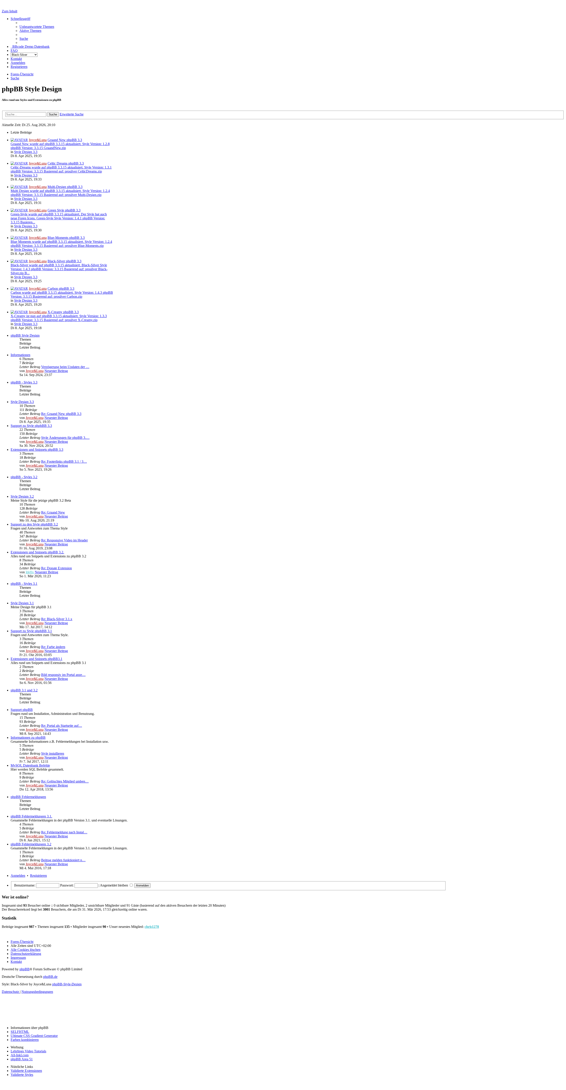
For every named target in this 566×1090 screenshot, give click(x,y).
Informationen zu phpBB (28, 737)
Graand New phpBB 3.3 (65, 140)
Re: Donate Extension (56, 568)
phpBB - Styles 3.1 (24, 583)
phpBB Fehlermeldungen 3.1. (31, 816)
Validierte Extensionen (26, 1071)
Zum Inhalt (9, 11)
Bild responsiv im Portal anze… (63, 675)
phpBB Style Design (25, 335)
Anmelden (18, 875)
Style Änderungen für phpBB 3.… (65, 437)
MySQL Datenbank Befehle (30, 765)
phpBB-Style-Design (67, 984)
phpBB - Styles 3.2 (24, 477)
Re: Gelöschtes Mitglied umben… (65, 781)
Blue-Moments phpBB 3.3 (66, 238)
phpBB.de (50, 977)
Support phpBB (22, 710)
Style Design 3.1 (22, 603)
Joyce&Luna (38, 140)
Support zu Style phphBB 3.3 (31, 426)
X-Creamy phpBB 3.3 (63, 312)
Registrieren (38, 875)
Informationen (20, 355)
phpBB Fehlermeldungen (28, 797)
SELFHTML (20, 1032)
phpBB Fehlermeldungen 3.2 (31, 844)
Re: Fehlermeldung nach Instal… (64, 832)
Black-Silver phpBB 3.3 (64, 261)
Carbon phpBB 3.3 (61, 288)
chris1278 (152, 927)
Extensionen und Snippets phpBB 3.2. (37, 552)
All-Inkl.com (20, 1055)
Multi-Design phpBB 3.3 (65, 187)
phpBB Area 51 (22, 1059)
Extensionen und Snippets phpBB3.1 (36, 659)
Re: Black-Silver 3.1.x (56, 619)
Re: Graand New (53, 512)
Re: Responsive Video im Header (64, 540)
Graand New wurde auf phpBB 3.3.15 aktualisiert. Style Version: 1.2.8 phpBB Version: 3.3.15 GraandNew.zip (60, 146)
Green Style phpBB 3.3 (64, 210)
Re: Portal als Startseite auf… (61, 725)
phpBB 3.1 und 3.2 (24, 690)
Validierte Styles (22, 1075)
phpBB (24, 969)
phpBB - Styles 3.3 (24, 382)
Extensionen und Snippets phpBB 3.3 (37, 449)
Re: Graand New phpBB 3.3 (61, 414)
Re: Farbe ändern (53, 647)
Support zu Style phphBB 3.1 (31, 631)
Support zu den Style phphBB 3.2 (34, 524)
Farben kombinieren (25, 1040)
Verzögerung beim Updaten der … (65, 367)
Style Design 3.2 (22, 496)
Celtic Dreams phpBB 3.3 (66, 163)
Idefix (30, 572)
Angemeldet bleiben (114, 885)
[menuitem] (36, 27)
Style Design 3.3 (25, 152)
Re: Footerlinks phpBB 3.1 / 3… (64, 461)
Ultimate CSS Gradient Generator (34, 1036)
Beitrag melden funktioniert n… (63, 860)
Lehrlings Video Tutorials (28, 1051)
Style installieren (52, 753)
